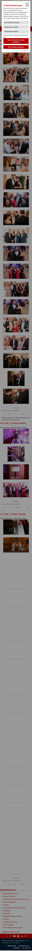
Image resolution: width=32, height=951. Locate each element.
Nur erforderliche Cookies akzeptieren (16, 41)
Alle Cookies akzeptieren (16, 47)
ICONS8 (24, 50)
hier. (4, 37)
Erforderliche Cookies (11, 22)
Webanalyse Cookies (11, 27)
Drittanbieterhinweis (11, 31)
